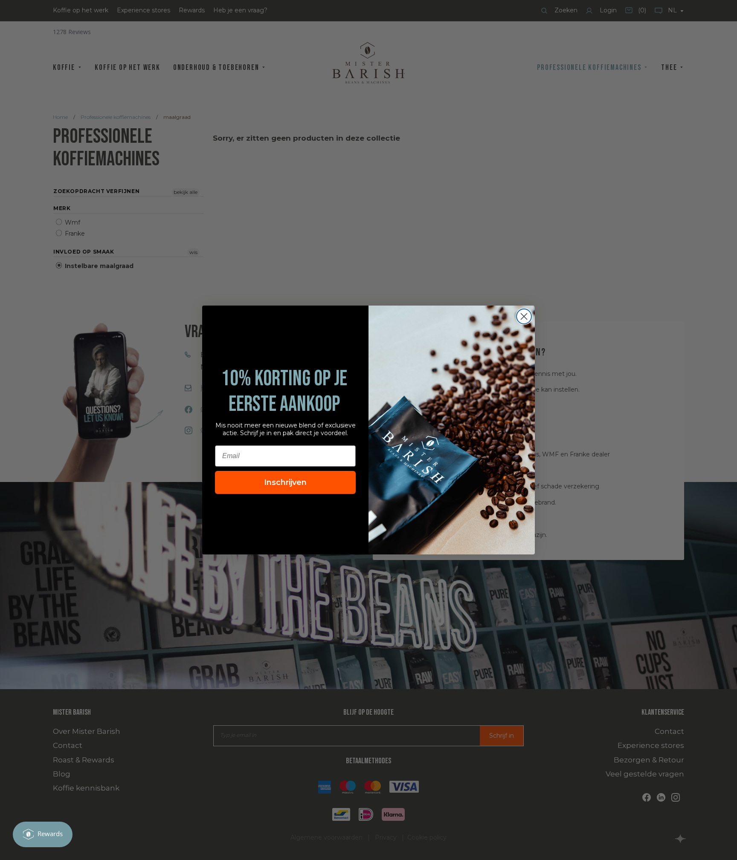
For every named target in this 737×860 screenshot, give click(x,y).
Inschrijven (285, 482)
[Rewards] (43, 834)
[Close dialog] (523, 316)
